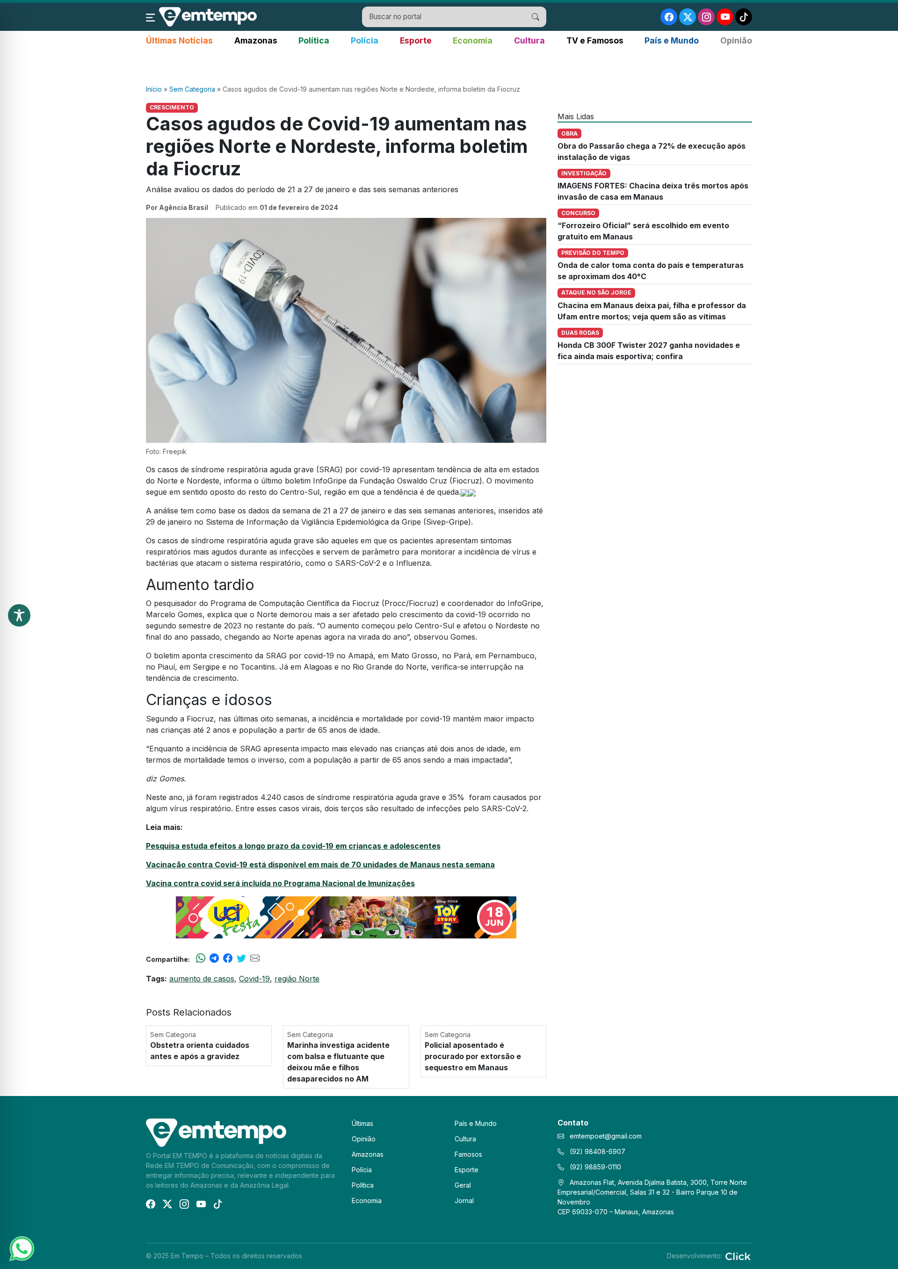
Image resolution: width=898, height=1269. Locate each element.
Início (154, 89)
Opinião (736, 40)
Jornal (464, 1200)
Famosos (468, 1154)
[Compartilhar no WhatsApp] (200, 959)
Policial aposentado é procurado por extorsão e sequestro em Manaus (473, 1056)
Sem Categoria (192, 89)
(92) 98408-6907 (596, 1151)
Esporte (416, 40)
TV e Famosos (594, 40)
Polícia (364, 40)
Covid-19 (254, 978)
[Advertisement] (449, 66)
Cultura (529, 40)
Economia (472, 40)
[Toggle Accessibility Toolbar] (19, 615)
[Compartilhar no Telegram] (214, 959)
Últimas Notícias (179, 40)
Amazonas (255, 40)
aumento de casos (201, 978)
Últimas (362, 1123)
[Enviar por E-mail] (255, 959)
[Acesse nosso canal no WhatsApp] (21, 1248)
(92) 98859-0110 (594, 1167)
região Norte (297, 978)
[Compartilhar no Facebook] (227, 959)
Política (313, 40)
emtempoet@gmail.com (606, 1136)
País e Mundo (672, 40)
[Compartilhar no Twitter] (241, 959)
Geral (463, 1185)
